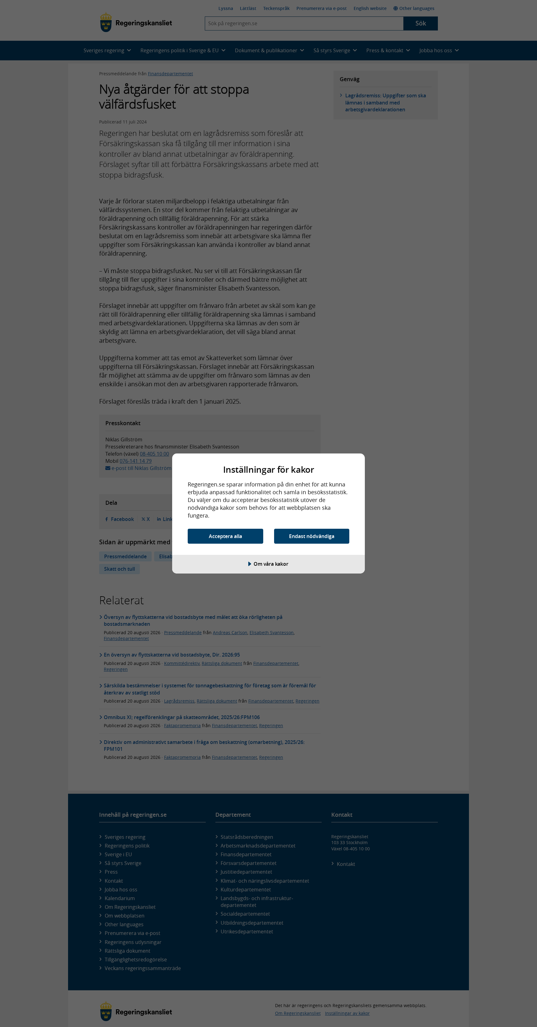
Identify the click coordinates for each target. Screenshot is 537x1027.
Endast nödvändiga (311, 536)
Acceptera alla (225, 536)
